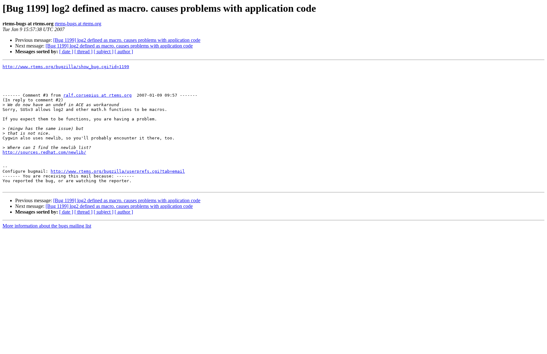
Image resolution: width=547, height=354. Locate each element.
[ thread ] (83, 51)
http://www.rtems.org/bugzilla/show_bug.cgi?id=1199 (66, 66)
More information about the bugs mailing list (47, 225)
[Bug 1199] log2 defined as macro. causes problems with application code (126, 40)
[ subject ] (103, 51)
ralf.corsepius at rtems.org (97, 95)
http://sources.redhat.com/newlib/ (44, 152)
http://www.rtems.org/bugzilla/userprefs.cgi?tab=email (118, 171)
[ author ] (124, 51)
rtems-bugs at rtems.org (78, 23)
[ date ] (66, 51)
